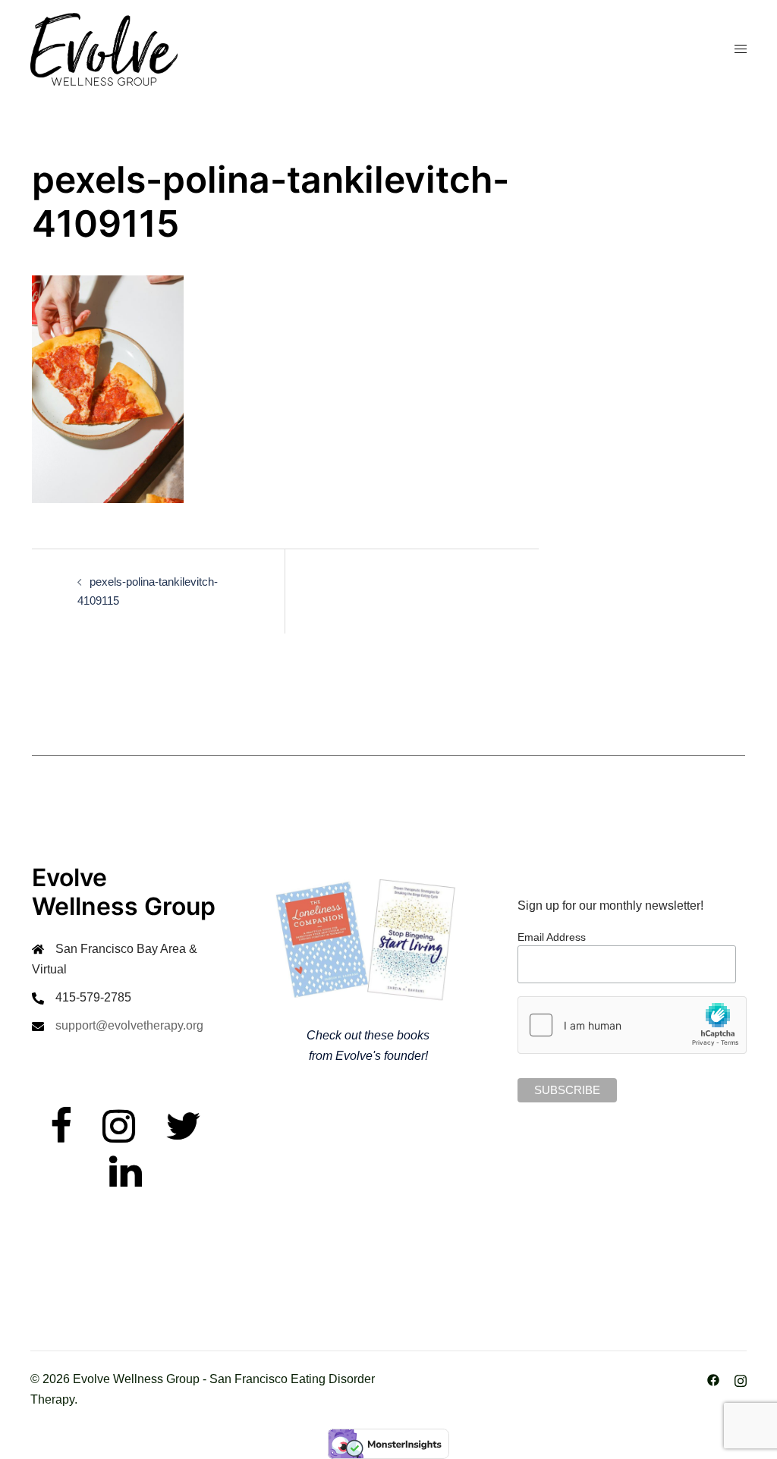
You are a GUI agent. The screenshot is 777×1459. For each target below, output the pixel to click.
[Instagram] (118, 1135)
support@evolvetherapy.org (129, 1025)
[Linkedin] (125, 1180)
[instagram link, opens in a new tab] (741, 1379)
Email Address (551, 937)
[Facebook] (61, 1135)
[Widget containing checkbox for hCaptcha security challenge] (632, 1025)
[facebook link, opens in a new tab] (713, 1379)
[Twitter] (182, 1135)
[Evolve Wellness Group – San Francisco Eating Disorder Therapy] (104, 48)
